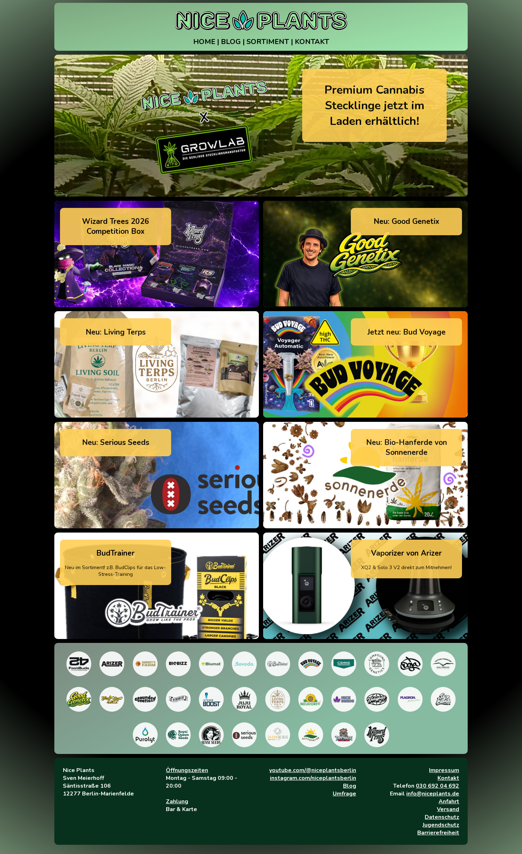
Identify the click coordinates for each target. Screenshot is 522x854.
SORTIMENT (267, 41)
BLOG (231, 41)
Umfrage (344, 794)
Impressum (444, 770)
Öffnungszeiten (187, 770)
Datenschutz (442, 817)
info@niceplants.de (432, 794)
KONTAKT (312, 41)
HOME (204, 41)
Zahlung (177, 801)
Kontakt (448, 778)
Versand (448, 809)
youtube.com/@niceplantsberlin (312, 770)
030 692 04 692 (437, 786)
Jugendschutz (441, 825)
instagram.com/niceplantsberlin (313, 778)
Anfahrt (449, 801)
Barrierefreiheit (438, 833)
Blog (349, 786)
